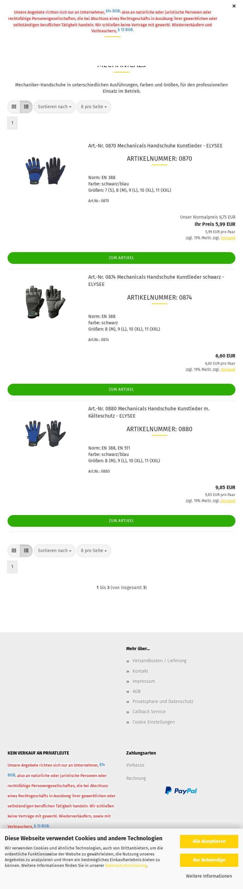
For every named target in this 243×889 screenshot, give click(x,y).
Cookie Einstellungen (154, 722)
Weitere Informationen (209, 876)
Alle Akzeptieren (209, 841)
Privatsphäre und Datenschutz (163, 701)
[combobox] (55, 107)
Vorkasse (135, 765)
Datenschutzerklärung (126, 865)
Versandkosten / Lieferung (159, 660)
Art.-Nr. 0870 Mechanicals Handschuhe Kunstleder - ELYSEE (155, 146)
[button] (14, 107)
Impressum (144, 681)
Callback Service (149, 711)
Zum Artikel (121, 258)
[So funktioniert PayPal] (181, 790)
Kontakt (140, 671)
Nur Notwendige (209, 860)
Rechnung (136, 778)
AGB (136, 691)
